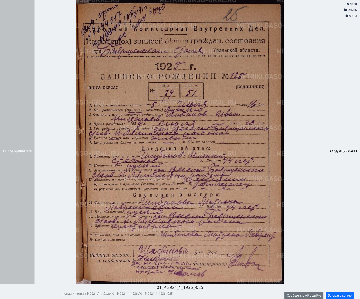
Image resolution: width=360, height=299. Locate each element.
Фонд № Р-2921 (86, 294)
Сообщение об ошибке (304, 295)
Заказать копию (340, 295)
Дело (353, 4)
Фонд (353, 16)
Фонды (67, 294)
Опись (352, 10)
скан (18, 151)
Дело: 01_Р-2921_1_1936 (121, 294)
